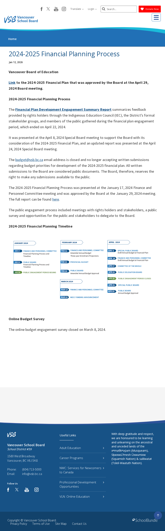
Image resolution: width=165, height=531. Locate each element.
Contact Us (79, 524)
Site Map (61, 524)
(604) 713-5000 (31, 469)
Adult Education (70, 448)
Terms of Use (41, 524)
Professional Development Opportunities (78, 484)
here (55, 199)
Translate (76, 9)
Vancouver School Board (40, 520)
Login (91, 9)
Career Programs (71, 458)
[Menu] (156, 17)
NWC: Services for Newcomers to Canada (80, 470)
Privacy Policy (18, 524)
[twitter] (48, 9)
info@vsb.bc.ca (32, 474)
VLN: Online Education (75, 496)
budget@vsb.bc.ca (29, 159)
